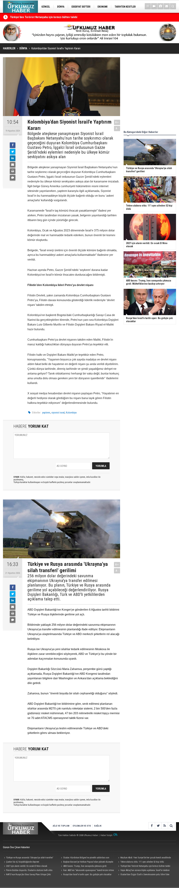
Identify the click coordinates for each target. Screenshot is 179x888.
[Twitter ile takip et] (158, 825)
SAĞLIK (97, 825)
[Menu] (148, 6)
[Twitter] (12, 151)
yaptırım (46, 412)
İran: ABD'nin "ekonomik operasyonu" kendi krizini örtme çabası (87, 870)
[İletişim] (167, 6)
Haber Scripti (106, 835)
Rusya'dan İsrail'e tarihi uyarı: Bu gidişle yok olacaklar (87, 874)
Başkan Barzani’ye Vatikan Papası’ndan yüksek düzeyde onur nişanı (86, 862)
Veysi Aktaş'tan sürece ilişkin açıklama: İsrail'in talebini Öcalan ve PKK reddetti (143, 870)
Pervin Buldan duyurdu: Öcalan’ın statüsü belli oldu (29, 870)
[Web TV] (154, 6)
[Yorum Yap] (12, 177)
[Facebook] (12, 145)
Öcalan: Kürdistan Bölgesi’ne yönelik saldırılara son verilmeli (84, 858)
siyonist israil (58, 412)
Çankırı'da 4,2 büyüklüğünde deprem (22, 861)
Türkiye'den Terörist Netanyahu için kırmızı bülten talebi (43, 17)
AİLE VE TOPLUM (61, 825)
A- (117, 128)
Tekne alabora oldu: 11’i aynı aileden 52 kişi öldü (142, 861)
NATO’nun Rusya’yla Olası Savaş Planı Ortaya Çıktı (28, 874)
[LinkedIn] (12, 158)
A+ (117, 122)
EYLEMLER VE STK (82, 825)
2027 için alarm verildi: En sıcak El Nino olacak (26, 866)
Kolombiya (71, 412)
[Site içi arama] (173, 6)
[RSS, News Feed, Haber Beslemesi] (164, 825)
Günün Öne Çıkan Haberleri (16, 847)
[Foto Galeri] (160, 6)
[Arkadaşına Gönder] (12, 164)
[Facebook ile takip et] (151, 825)
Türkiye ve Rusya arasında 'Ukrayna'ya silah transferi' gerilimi (28, 858)
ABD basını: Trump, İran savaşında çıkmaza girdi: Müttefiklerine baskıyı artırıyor (83, 866)
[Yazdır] (12, 171)
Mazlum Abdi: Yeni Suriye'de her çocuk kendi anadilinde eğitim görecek (144, 858)
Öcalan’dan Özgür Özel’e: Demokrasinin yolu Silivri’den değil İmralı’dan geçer (143, 875)
